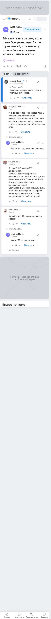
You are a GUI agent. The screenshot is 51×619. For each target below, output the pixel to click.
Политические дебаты (17, 32)
